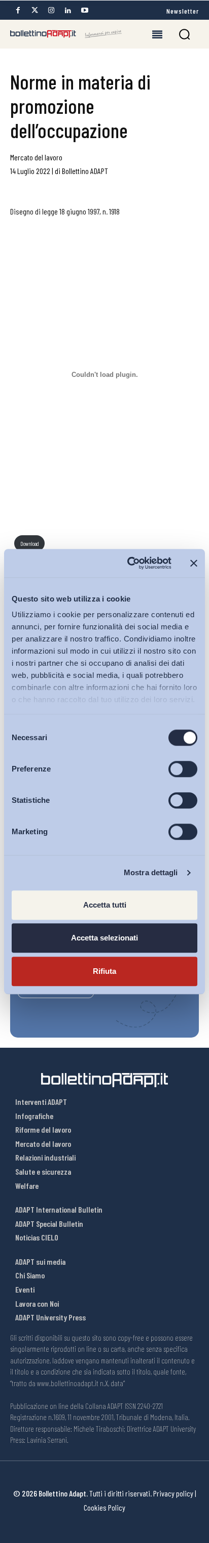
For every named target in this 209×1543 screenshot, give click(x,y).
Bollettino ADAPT (85, 171)
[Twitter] (34, 10)
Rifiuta (104, 971)
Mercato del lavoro (36, 157)
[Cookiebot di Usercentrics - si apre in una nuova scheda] (129, 563)
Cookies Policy (104, 1507)
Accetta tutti (104, 905)
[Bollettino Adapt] (66, 34)
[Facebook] (17, 10)
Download (29, 543)
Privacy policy (173, 1493)
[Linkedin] (68, 10)
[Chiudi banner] (193, 563)
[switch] (182, 769)
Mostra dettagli (151, 872)
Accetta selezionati (104, 937)
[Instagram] (51, 10)
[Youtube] (84, 10)
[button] (184, 34)
